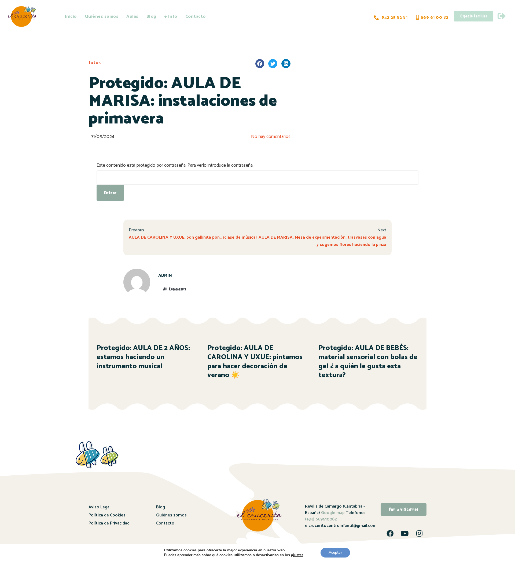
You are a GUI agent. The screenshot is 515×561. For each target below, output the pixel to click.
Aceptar (335, 552)
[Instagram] (419, 533)
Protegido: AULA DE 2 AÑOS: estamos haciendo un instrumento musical (143, 357)
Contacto (195, 16)
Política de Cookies (107, 515)
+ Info (170, 16)
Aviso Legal (100, 507)
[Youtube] (405, 533)
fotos (95, 63)
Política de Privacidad (109, 523)
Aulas (132, 16)
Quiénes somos (102, 16)
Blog (151, 16)
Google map (333, 512)
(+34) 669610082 (321, 519)
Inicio (71, 16)
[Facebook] (390, 533)
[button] (259, 63)
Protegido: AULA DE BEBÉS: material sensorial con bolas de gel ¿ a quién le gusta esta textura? (367, 361)
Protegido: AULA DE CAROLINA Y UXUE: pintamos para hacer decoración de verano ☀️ (255, 361)
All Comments (174, 289)
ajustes (297, 555)
